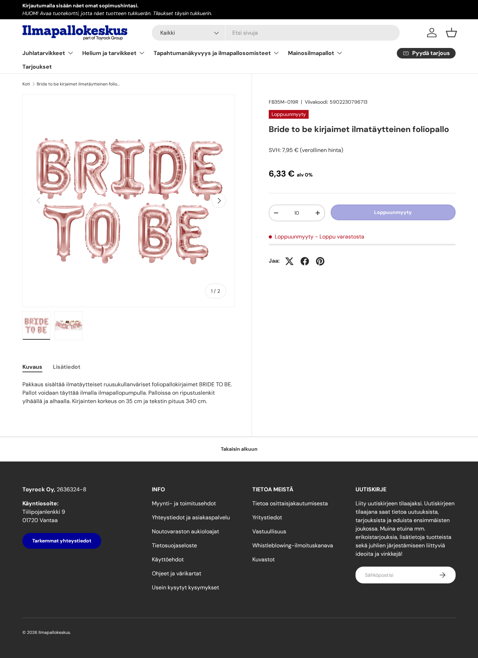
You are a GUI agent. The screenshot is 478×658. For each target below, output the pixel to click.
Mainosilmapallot (311, 53)
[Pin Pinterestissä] (320, 261)
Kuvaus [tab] (32, 366)
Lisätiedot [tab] (66, 366)
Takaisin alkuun (239, 449)
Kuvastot (263, 559)
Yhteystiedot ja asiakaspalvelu (191, 517)
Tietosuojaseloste (174, 545)
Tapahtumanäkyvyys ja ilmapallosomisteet (212, 53)
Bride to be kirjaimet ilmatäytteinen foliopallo (79, 84)
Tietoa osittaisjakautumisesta (290, 503)
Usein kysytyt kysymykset (185, 587)
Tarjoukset (37, 66)
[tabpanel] (128, 393)
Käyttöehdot (168, 559)
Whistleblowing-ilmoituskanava (292, 545)
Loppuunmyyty (393, 212)
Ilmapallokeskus (54, 632)
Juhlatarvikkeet (43, 53)
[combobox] (276, 33)
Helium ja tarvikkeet (109, 53)
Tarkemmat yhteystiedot (61, 541)
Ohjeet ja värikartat (176, 573)
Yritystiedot (267, 517)
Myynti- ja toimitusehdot (184, 503)
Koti (26, 84)
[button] (451, 32)
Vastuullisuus (269, 531)
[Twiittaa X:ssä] (289, 261)
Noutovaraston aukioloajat (185, 531)
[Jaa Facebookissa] (304, 261)
